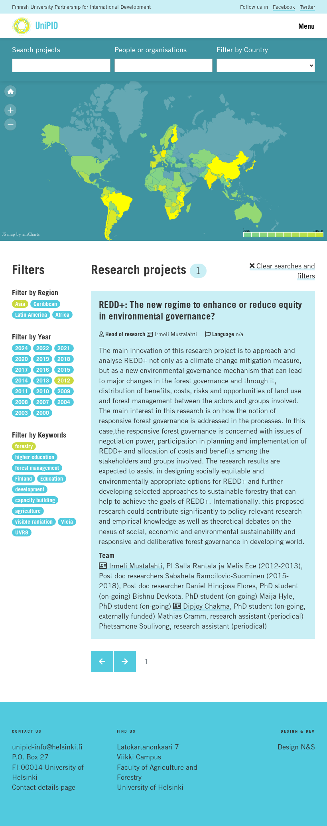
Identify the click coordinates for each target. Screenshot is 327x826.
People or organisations (150, 49)
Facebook (284, 7)
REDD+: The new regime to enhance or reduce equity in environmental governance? (200, 310)
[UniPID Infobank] (35, 26)
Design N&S (296, 746)
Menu (306, 26)
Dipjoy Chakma (205, 605)
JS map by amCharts (20, 234)
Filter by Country (242, 49)
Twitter (307, 7)
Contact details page (43, 787)
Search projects (36, 49)
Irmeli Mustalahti (175, 334)
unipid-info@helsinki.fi (47, 746)
